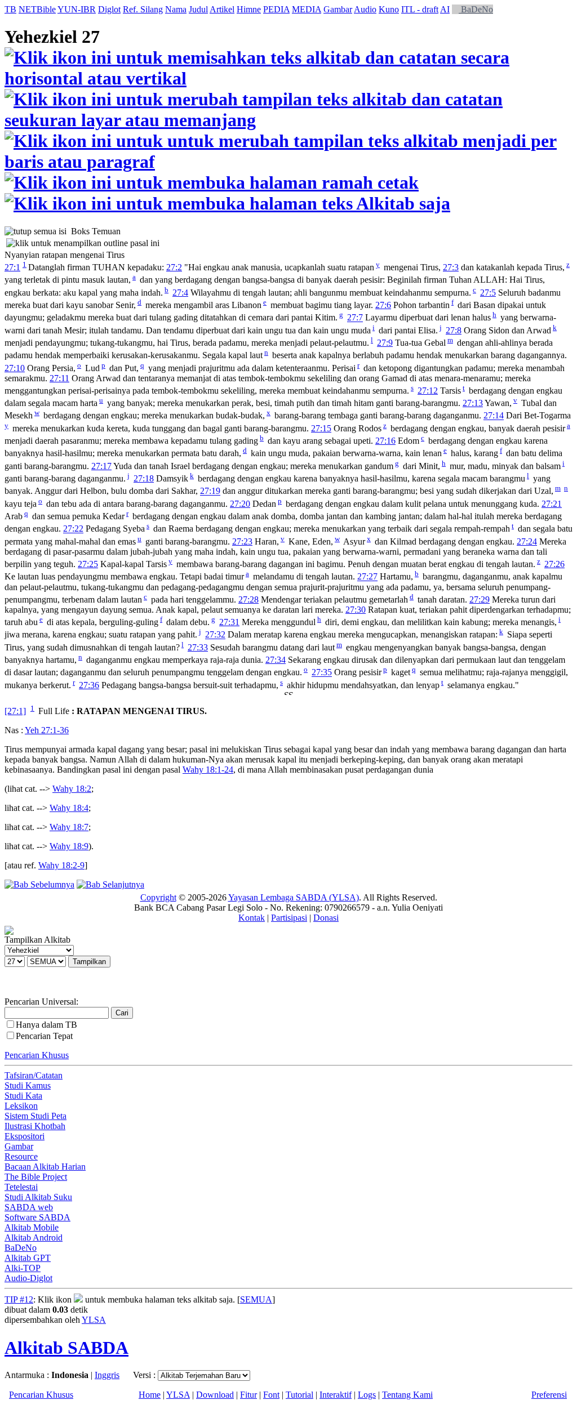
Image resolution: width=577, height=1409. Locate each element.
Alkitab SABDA (66, 1347)
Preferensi (549, 1394)
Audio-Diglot (28, 1278)
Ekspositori (25, 1136)
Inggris (107, 1375)
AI (445, 9)
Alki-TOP (23, 1268)
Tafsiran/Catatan (34, 1075)
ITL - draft (419, 9)
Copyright (158, 897)
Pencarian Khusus (37, 1055)
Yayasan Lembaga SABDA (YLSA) (293, 897)
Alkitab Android (34, 1237)
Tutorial (299, 1394)
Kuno (389, 9)
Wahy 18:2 (71, 788)
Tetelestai (21, 1187)
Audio (365, 9)
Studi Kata (23, 1095)
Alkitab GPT (28, 1258)
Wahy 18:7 (69, 827)
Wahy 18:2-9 (61, 865)
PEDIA (276, 9)
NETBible (37, 9)
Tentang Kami (407, 1394)
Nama (176, 9)
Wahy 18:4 (69, 808)
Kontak (251, 917)
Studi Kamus (28, 1085)
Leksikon (21, 1106)
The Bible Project (36, 1176)
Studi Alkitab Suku (38, 1197)
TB (10, 9)
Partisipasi (289, 917)
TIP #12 (19, 1299)
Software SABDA (37, 1217)
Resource (21, 1156)
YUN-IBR (76, 9)
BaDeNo (476, 9)
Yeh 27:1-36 (47, 730)
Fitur (248, 1394)
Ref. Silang (143, 9)
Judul (198, 9)
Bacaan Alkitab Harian (45, 1166)
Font (271, 1394)
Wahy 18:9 (69, 846)
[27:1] (15, 711)
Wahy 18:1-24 (208, 769)
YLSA (94, 1320)
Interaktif (335, 1394)
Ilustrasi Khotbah (35, 1126)
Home (150, 1394)
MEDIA (306, 9)
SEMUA (256, 1299)
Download (215, 1394)
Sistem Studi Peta (35, 1116)
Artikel (222, 9)
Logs (367, 1394)
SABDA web (29, 1207)
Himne (249, 9)
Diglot (109, 9)
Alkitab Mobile (32, 1227)
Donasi (326, 917)
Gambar (337, 9)
